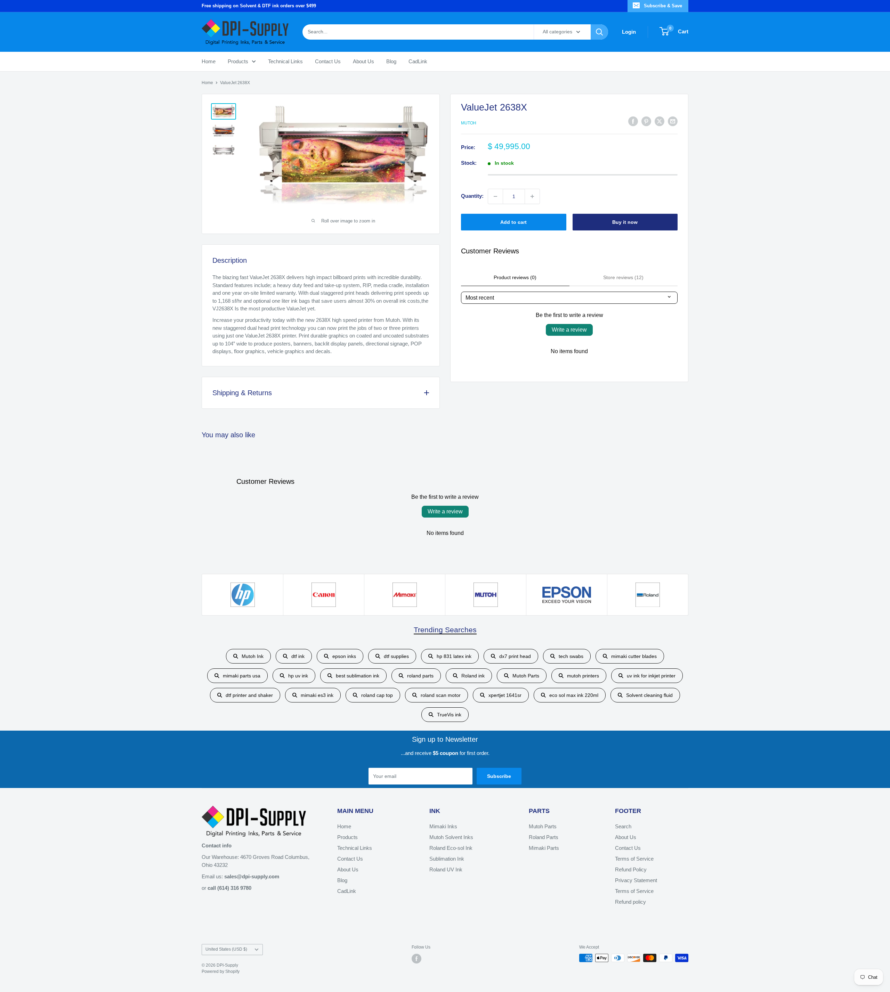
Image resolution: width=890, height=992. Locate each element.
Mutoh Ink (253, 656)
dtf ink (298, 656)
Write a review (569, 330)
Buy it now (625, 222)
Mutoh (468, 123)
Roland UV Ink (445, 869)
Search (623, 826)
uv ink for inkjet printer (651, 675)
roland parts (420, 675)
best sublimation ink (357, 675)
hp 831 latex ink (454, 656)
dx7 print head (515, 656)
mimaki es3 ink (317, 695)
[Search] (599, 31)
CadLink (417, 61)
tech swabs (571, 656)
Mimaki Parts (544, 848)
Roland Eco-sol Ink (450, 848)
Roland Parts (543, 837)
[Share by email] (673, 121)
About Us (363, 61)
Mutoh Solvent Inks (451, 837)
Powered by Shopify (221, 971)
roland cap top (377, 695)
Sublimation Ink (446, 859)
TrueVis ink (449, 714)
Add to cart (513, 222)
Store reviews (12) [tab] (623, 277)
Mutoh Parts (525, 675)
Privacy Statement (636, 880)
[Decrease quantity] (495, 196)
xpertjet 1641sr (504, 695)
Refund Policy (631, 869)
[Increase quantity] (532, 196)
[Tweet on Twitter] (659, 121)
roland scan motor (441, 695)
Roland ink (473, 675)
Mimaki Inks (443, 826)
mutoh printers (583, 675)
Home (209, 61)
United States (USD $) (226, 949)
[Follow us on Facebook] (416, 958)
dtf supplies (396, 656)
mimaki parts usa (241, 675)
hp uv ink (298, 675)
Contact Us (328, 61)
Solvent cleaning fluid (649, 695)
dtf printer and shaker (249, 695)
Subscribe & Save (663, 5)
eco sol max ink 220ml (573, 695)
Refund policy (630, 902)
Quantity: (472, 196)
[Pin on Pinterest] (646, 121)
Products (238, 61)
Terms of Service (634, 859)
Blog (391, 61)
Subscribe (499, 776)
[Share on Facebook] (633, 121)
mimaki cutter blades (634, 656)
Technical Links (285, 61)
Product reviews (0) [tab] (515, 277)
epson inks (344, 656)
